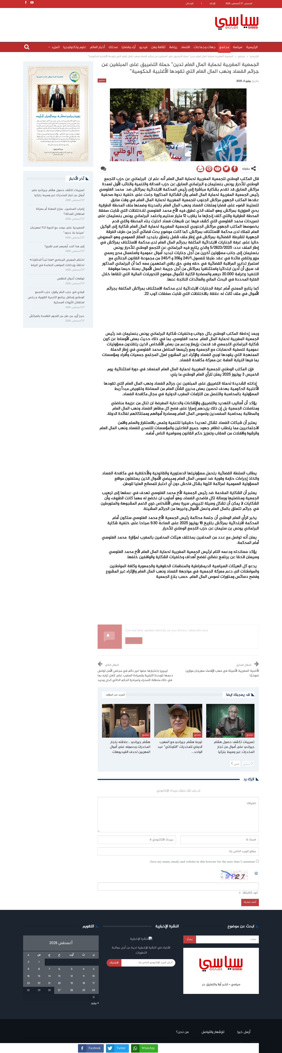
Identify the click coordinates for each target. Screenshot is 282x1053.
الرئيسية (252, 47)
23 (28, 983)
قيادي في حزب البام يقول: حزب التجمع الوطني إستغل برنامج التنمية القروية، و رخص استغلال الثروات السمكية (56, 297)
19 (71, 983)
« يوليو (95, 1003)
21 (49, 983)
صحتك (113, 47)
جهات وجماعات (205, 47)
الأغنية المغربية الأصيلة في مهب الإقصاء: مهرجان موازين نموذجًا (222, 673)
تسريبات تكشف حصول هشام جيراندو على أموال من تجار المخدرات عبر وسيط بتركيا (58, 193)
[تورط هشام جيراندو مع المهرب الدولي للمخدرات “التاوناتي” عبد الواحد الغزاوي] (178, 721)
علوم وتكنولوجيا (74, 47)
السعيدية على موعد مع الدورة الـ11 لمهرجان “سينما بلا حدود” (57, 230)
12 (71, 976)
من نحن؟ (182, 1032)
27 (59, 990)
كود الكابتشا (250, 893)
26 (71, 990)
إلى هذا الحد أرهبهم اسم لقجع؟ (64, 246)
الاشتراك (114, 962)
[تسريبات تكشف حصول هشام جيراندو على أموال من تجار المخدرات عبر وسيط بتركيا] (230, 721)
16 (28, 976)
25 (83, 990)
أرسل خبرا (243, 1032)
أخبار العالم (97, 47)
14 (49, 976)
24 (93, 990)
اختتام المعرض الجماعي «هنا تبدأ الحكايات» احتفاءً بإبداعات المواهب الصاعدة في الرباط (57, 262)
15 (39, 976)
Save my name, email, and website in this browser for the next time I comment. (202, 862)
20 (59, 983)
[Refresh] (256, 872)
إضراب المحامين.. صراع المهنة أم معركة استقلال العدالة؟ (60, 211)
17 (94, 983)
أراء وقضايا (128, 47)
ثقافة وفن (158, 47)
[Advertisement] (112, 21)
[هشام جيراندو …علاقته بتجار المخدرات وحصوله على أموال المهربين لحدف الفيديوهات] (126, 721)
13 (59, 976)
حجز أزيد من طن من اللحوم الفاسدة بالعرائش (56, 316)
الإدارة (212, 3)
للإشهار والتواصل (213, 1032)
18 (84, 983)
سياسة (237, 47)
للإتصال (189, 3)
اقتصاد (185, 47)
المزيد (55, 47)
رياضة (173, 47)
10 (93, 976)
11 (84, 976)
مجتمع (224, 47)
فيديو (143, 47)
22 (39, 983)
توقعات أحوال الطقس (70, 278)
